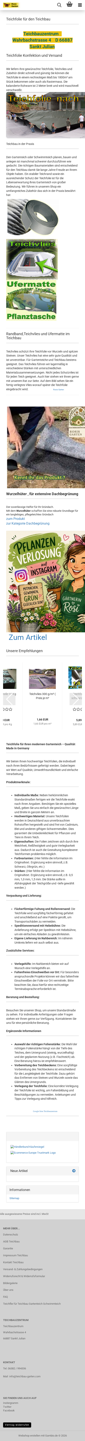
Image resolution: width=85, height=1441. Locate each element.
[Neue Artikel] (74, 1171)
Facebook (9, 1410)
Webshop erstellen (29, 1435)
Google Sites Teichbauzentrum (45, 1111)
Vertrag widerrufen (17, 1424)
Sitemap (14, 1198)
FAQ (5, 1296)
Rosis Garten (58, 390)
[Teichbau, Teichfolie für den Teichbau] (10, 5)
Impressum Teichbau (15, 1255)
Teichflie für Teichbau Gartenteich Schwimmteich (32, 1303)
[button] (9, 699)
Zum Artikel (28, 637)
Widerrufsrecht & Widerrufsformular (24, 1276)
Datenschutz (10, 1234)
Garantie (8, 1248)
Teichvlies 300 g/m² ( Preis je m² (42, 696)
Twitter (7, 1406)
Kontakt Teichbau (13, 1262)
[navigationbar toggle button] (80, 5)
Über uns (8, 1289)
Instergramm (10, 1402)
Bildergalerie (10, 1283)
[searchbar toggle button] (59, 5)
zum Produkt (15, 519)
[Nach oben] (73, 1435)
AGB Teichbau (11, 1241)
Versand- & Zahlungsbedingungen (22, 1269)
